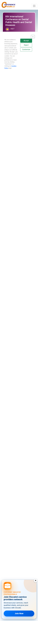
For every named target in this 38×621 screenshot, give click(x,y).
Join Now (19, 613)
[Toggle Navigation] (34, 6)
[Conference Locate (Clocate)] (9, 5)
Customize (26, 49)
